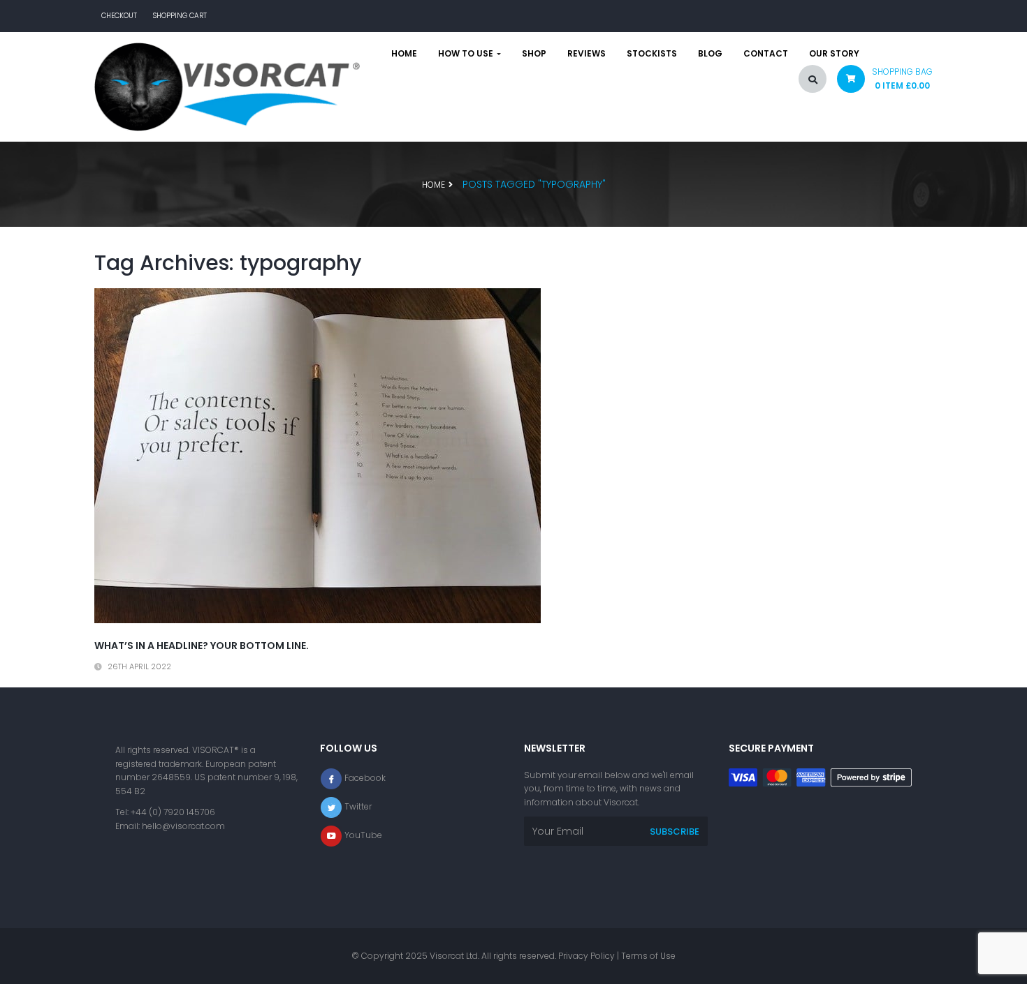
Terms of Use (648, 956)
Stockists (652, 54)
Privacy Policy (586, 956)
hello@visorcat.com (183, 826)
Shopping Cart (180, 15)
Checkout (119, 15)
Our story (834, 54)
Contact (765, 54)
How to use (466, 54)
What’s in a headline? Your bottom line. (201, 646)
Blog (710, 54)
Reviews (586, 54)
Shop (534, 54)
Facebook (365, 778)
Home (404, 54)
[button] (879, 82)
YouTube (363, 835)
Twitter (358, 806)
